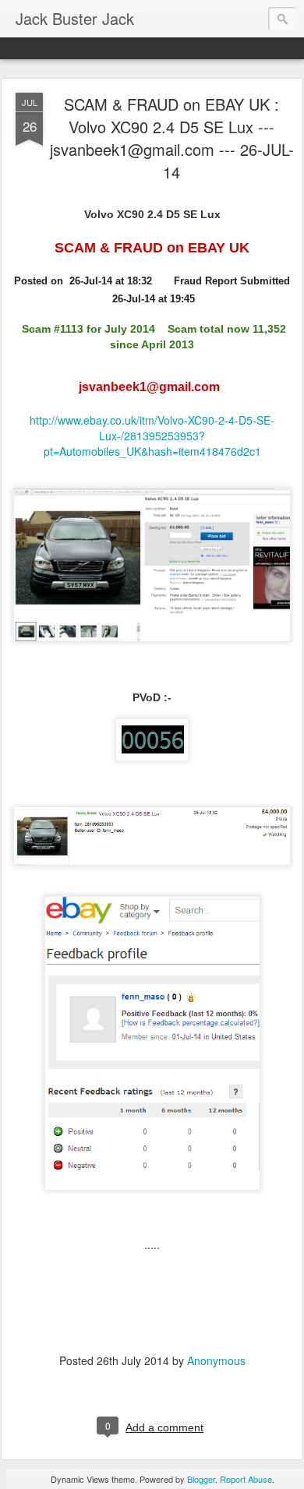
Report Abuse (246, 1479)
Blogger (201, 1479)
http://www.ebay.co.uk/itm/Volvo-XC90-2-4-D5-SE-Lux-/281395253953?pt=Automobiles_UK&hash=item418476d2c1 (152, 435)
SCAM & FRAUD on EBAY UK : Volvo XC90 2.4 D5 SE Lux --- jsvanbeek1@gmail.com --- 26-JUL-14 (172, 138)
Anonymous (216, 1360)
